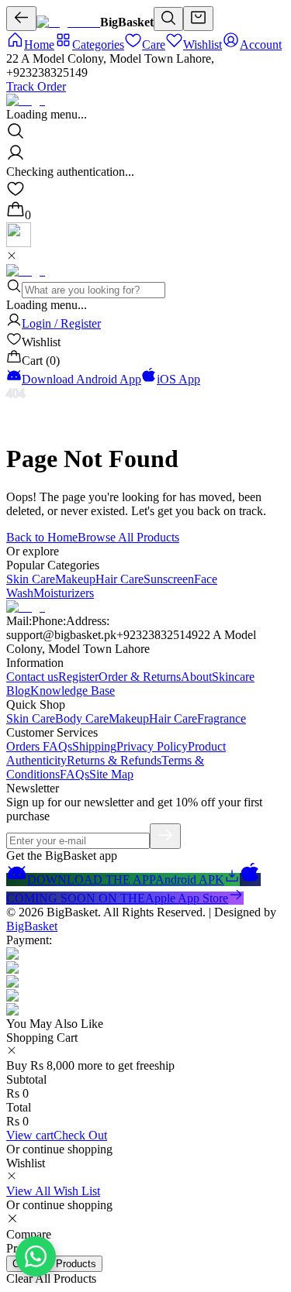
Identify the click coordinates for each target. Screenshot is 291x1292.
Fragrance (221, 718)
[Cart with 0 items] (198, 18)
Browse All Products (128, 537)
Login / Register (61, 323)
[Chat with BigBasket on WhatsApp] (36, 1256)
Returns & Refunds (114, 760)
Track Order (36, 86)
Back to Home (42, 537)
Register (78, 676)
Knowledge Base (72, 690)
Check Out (80, 1135)
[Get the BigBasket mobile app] (18, 242)
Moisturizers (63, 593)
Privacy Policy (152, 746)
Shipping (94, 746)
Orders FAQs (39, 746)
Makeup (75, 579)
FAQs (74, 774)
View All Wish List (53, 1191)
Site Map (111, 774)
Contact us (32, 676)
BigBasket (31, 926)
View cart (30, 1135)
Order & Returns (140, 676)
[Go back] (21, 18)
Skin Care (30, 579)
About (196, 676)
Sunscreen (169, 579)
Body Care (82, 718)
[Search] (168, 19)
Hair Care (119, 579)
